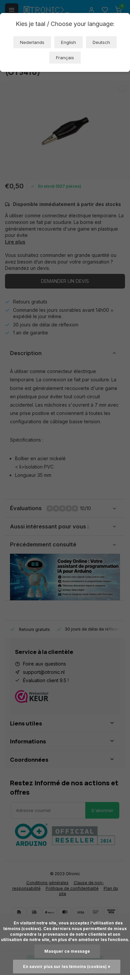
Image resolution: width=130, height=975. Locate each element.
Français (65, 57)
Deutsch (101, 42)
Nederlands (32, 42)
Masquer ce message (67, 951)
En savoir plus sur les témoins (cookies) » (66, 966)
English (68, 42)
